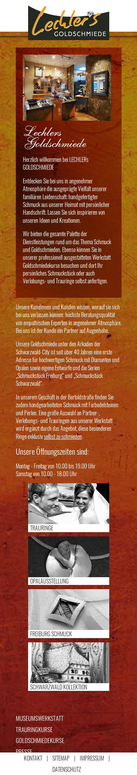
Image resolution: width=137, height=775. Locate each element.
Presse (24, 751)
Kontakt (33, 758)
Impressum (92, 758)
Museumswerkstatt (40, 718)
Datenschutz (66, 769)
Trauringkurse (34, 729)
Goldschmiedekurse (40, 740)
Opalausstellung (49, 581)
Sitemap (61, 758)
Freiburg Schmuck (51, 634)
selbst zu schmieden (63, 436)
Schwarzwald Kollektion (58, 687)
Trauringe (41, 528)
